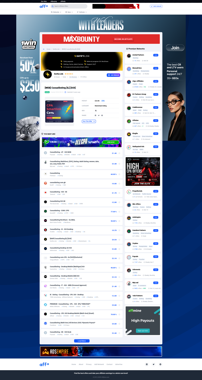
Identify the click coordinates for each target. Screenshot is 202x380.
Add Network (99, 364)
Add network (157, 6)
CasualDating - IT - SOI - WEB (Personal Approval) (68, 285)
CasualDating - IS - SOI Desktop (61, 229)
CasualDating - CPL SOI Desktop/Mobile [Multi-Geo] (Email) (72, 313)
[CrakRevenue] (82, 142)
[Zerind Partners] (143, 171)
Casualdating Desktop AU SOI (61, 248)
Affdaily (63, 1)
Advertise (118, 364)
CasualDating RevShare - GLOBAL (62, 220)
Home (48, 49)
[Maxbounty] (101, 39)
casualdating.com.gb (58, 182)
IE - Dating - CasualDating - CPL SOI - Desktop (67, 295)
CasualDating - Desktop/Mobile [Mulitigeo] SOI (67, 267)
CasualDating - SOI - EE (58, 192)
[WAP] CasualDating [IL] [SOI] (60, 238)
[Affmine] (143, 320)
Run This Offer (87, 121)
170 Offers (83, 77)
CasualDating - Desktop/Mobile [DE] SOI (64, 276)
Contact (109, 364)
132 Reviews (73, 77)
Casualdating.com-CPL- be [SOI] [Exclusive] (66, 257)
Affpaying (54, 1)
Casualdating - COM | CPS (59, 210)
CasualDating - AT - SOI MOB (60, 152)
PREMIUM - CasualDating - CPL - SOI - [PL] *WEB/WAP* (70, 304)
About (81, 364)
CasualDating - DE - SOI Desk (60, 332)
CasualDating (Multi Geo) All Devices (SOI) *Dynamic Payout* (72, 323)
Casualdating (55, 173)
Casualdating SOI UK (57, 201)
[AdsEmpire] (101, 351)
